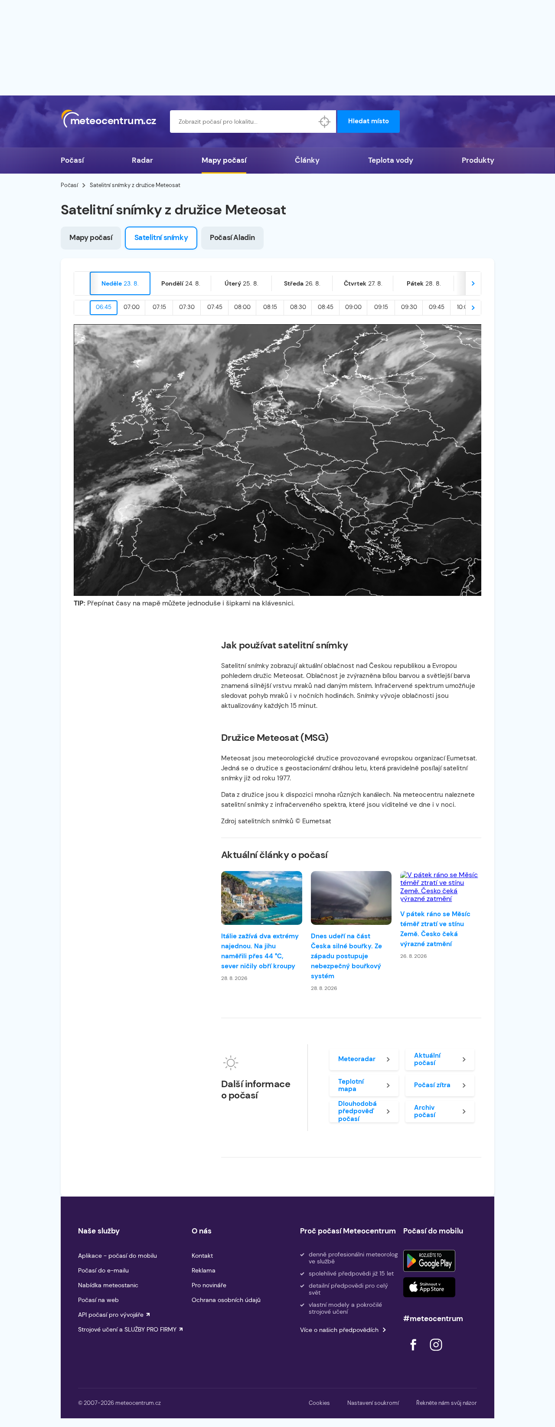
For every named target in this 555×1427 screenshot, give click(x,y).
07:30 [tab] (187, 307)
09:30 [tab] (409, 307)
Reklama (203, 1270)
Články (307, 160)
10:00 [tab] (464, 307)
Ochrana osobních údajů (226, 1300)
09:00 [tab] (353, 307)
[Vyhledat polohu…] (324, 121)
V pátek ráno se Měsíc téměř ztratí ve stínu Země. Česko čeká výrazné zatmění (435, 929)
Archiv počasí (424, 1111)
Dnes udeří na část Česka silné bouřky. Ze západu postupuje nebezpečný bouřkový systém (346, 956)
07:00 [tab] (132, 307)
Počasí (72, 160)
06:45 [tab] (103, 307)
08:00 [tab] (242, 307)
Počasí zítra (432, 1085)
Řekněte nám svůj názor (446, 1403)
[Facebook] (414, 1353)
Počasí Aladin (232, 237)
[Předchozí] (82, 283)
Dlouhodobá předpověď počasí (357, 1111)
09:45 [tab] (436, 307)
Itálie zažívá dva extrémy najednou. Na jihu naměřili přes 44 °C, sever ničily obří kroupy (260, 951)
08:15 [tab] (270, 307)
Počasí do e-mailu (103, 1270)
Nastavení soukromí (373, 1403)
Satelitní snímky (161, 237)
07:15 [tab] (159, 307)
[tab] (120, 283)
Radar (142, 160)
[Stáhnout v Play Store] (429, 1261)
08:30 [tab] (298, 307)
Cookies (319, 1403)
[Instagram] (436, 1353)
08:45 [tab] (325, 307)
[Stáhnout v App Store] (429, 1287)
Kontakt (202, 1255)
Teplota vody (390, 160)
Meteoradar (356, 1059)
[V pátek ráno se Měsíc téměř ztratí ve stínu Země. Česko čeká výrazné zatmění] (440, 887)
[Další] (473, 283)
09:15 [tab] (381, 307)
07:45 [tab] (214, 307)
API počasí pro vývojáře (111, 1314)
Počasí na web (98, 1300)
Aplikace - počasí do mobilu (117, 1255)
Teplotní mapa (351, 1085)
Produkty (478, 160)
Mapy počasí (224, 160)
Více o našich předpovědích (339, 1330)
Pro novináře (209, 1285)
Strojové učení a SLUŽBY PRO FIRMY (127, 1329)
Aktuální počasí (427, 1059)
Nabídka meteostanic (108, 1285)
